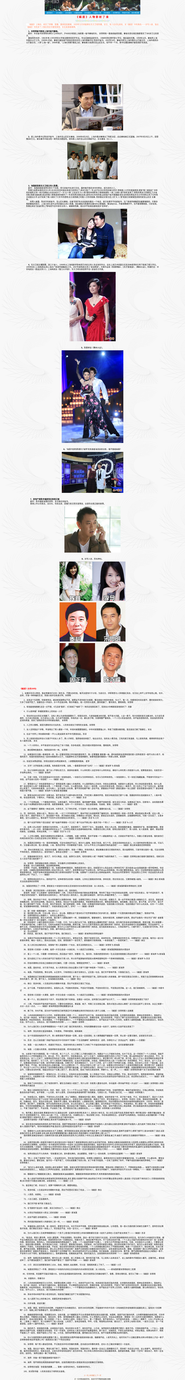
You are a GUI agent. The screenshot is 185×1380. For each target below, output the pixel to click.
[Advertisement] (71, 63)
